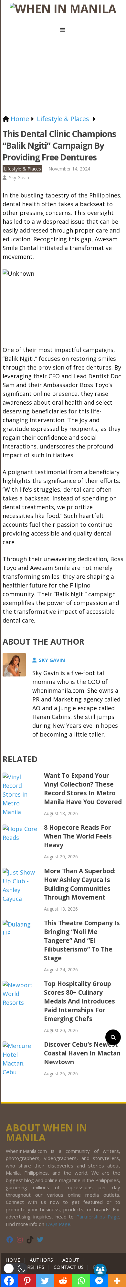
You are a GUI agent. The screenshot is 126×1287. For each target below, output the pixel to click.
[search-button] (113, 1037)
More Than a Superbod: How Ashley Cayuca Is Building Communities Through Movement (80, 884)
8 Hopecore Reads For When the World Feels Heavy (78, 836)
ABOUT (71, 1259)
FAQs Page (58, 1224)
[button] (15, 1268)
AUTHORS (41, 1259)
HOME (14, 1259)
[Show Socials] (100, 1270)
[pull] (63, 30)
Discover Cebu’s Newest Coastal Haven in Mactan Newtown (82, 1053)
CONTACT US (68, 1267)
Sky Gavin (19, 177)
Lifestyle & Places (22, 169)
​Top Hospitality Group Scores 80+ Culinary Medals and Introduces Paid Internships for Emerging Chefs (79, 1001)
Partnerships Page (97, 1216)
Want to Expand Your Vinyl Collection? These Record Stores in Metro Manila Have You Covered (83, 788)
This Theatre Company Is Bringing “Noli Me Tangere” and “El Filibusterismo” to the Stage (82, 940)
